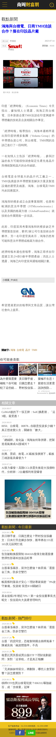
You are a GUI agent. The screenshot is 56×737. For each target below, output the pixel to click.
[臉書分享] (20, 732)
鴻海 (12, 350)
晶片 (27, 350)
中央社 (11, 49)
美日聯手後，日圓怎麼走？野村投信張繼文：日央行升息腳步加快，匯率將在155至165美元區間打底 (27, 383)
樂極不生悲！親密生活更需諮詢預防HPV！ (46, 383)
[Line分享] (31, 732)
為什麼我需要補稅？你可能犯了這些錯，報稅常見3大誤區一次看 (8, 383)
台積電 (20, 350)
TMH (34, 350)
